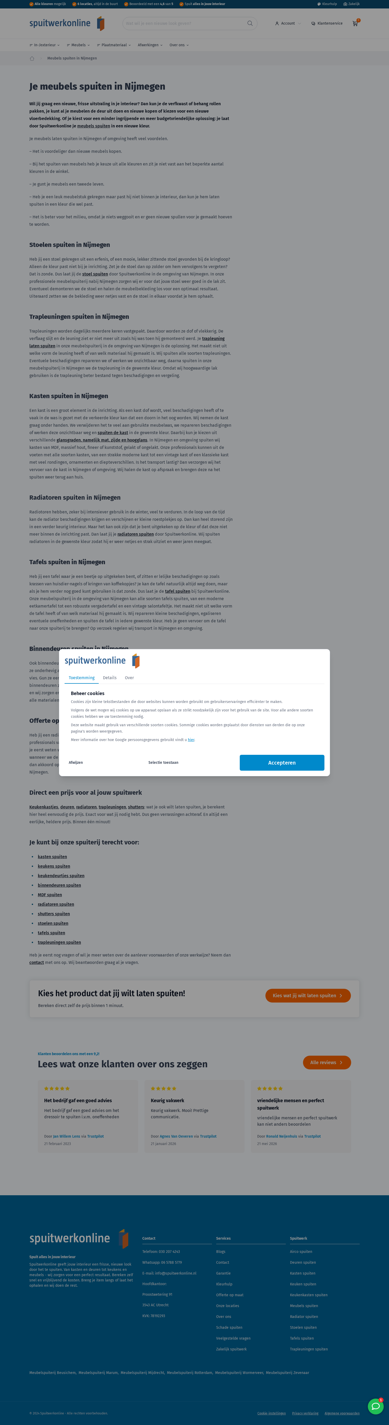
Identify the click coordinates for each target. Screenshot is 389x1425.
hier (191, 740)
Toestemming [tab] (81, 677)
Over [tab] (129, 677)
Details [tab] (109, 677)
